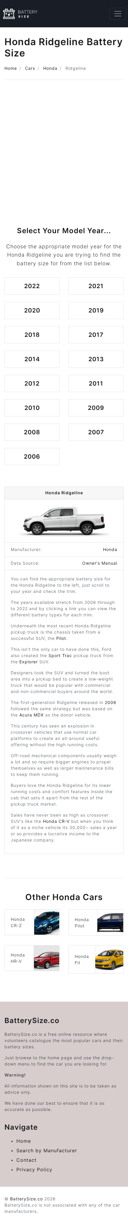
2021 (96, 286)
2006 (32, 456)
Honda (50, 68)
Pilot (61, 638)
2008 (32, 432)
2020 (32, 310)
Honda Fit (82, 959)
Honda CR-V (56, 821)
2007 (96, 432)
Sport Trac (60, 655)
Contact (26, 1160)
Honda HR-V (18, 958)
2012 (32, 383)
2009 (96, 407)
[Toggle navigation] (118, 14)
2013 (96, 359)
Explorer (28, 661)
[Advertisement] (64, 151)
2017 (96, 334)
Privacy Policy (34, 1169)
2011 (96, 383)
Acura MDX (31, 714)
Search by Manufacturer (46, 1150)
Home (10, 68)
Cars (30, 68)
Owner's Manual (99, 563)
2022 (32, 286)
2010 (32, 407)
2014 (32, 359)
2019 (96, 310)
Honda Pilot (82, 922)
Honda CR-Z (18, 922)
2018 (32, 334)
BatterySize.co (26, 1198)
